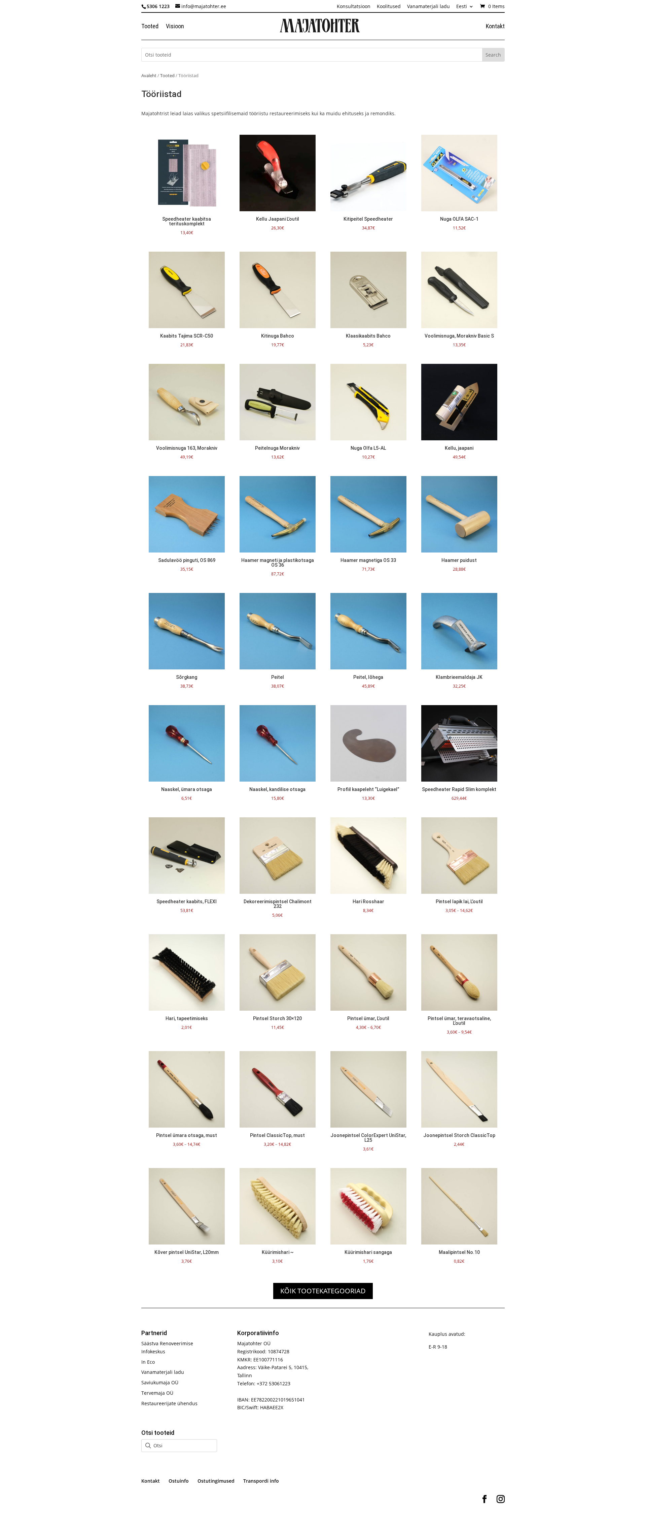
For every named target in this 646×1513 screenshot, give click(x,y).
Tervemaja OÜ (157, 1393)
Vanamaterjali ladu (428, 6)
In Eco (148, 1362)
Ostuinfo (179, 1481)
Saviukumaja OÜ (159, 1382)
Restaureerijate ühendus (169, 1403)
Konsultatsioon (353, 6)
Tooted (149, 27)
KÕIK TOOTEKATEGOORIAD (323, 1290)
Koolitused (389, 6)
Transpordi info (261, 1481)
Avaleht (148, 75)
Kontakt (495, 27)
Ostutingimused (216, 1481)
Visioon (175, 27)
